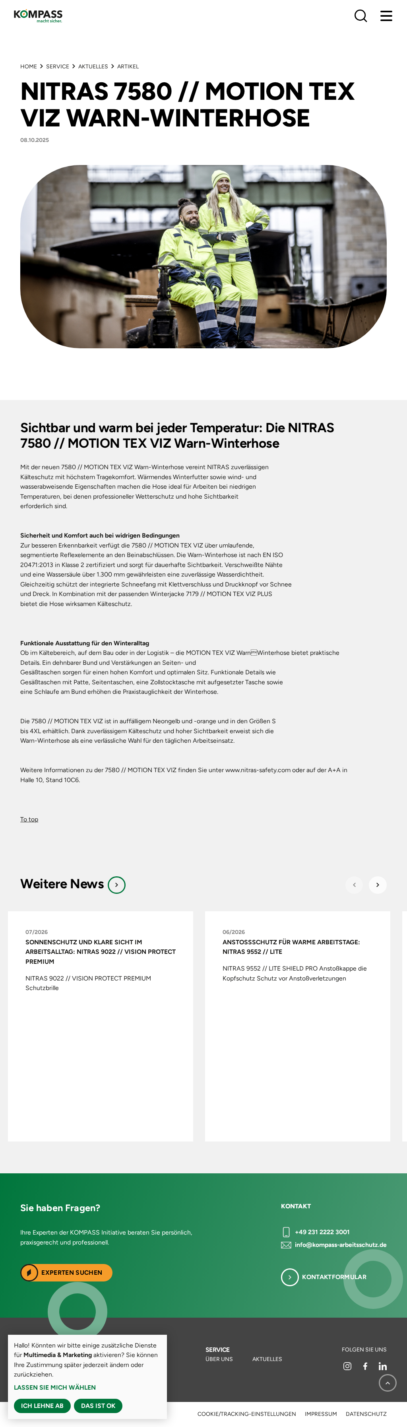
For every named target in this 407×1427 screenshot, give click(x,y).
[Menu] (386, 16)
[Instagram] (348, 1368)
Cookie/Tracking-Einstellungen (247, 1414)
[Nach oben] (388, 1383)
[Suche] (361, 16)
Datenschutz (366, 1414)
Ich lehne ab (42, 1406)
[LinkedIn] (383, 1368)
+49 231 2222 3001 (322, 1232)
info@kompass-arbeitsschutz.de (341, 1244)
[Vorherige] (354, 885)
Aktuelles (93, 66)
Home (28, 66)
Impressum (321, 1414)
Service (57, 66)
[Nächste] (378, 885)
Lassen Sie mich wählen (55, 1387)
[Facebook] (365, 1368)
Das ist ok (98, 1406)
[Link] (117, 885)
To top (29, 819)
